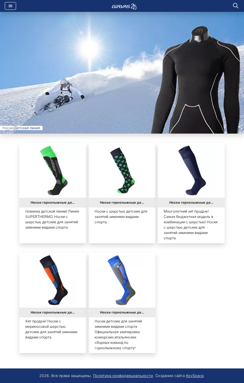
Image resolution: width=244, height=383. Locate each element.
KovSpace (195, 375)
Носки (7, 128)
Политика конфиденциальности (123, 375)
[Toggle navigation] (10, 6)
